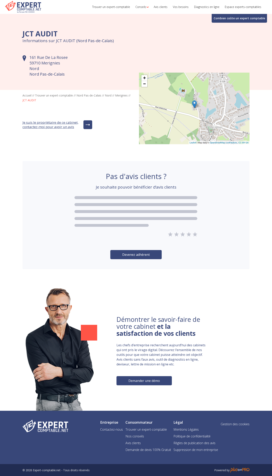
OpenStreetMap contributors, (224, 142)
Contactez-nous (111, 429)
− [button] (144, 83)
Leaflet (193, 142)
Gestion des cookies (235, 424)
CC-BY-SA (243, 142)
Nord (108, 95)
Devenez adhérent (136, 254)
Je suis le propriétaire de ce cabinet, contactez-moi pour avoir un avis (50, 124)
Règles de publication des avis (194, 443)
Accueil (27, 95)
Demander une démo (144, 381)
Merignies (121, 95)
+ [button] (144, 77)
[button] (141, 7)
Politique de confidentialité (191, 436)
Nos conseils (134, 436)
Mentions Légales (186, 429)
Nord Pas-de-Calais (88, 95)
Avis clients (133, 443)
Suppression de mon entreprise (195, 450)
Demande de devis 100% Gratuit (148, 450)
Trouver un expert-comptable (54, 95)
